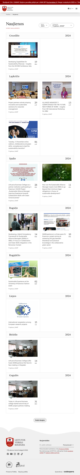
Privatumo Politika (64, 449)
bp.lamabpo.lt (46, 2)
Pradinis (8, 14)
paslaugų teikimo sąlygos (52, 452)
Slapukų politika (23, 472)
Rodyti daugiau (40, 420)
